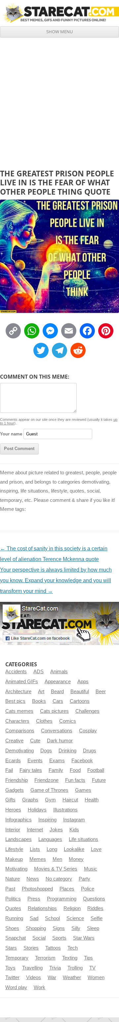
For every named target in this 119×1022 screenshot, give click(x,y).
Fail (9, 770)
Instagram (74, 819)
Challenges (87, 711)
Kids (74, 829)
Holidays (37, 809)
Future (99, 780)
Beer (101, 691)
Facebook (82, 760)
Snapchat (15, 938)
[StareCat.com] (59, 13)
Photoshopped (37, 888)
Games (83, 790)
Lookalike (74, 849)
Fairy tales (31, 770)
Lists (35, 849)
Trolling (75, 968)
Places (67, 888)
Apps (83, 681)
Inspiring (47, 819)
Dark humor (60, 740)
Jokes (56, 829)
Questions (94, 898)
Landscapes (18, 839)
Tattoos (53, 948)
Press (33, 898)
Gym (50, 799)
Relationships (42, 908)
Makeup (14, 859)
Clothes (44, 721)
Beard (57, 691)
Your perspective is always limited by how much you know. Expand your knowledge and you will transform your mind (56, 580)
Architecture (18, 691)
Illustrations (65, 809)
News (32, 879)
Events (35, 760)
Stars (11, 948)
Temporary (16, 958)
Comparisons (19, 730)
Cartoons (80, 701)
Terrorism (45, 958)
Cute (35, 740)
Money (76, 859)
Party (84, 879)
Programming (61, 898)
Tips (88, 958)
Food (75, 770)
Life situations (83, 839)
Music (90, 869)
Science (75, 918)
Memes (37, 859)
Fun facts (75, 780)
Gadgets (14, 790)
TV (92, 968)
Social (39, 938)
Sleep (93, 928)
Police (87, 888)
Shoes (12, 928)
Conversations (56, 730)
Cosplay (88, 730)
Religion (72, 908)
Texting (69, 958)
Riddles (95, 908)
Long (52, 849)
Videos (33, 977)
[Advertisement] (59, 100)
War (52, 977)
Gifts (10, 799)
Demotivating (19, 750)
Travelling (32, 968)
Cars (58, 701)
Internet (35, 829)
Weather (72, 977)
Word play (16, 987)
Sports (59, 938)
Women (96, 977)
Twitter (12, 977)
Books (39, 701)
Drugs (89, 750)
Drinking (67, 750)
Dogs (46, 750)
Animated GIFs (21, 681)
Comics (67, 721)
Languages (50, 839)
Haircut (70, 799)
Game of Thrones (49, 790)
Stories (31, 948)
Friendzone (46, 780)
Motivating (16, 869)
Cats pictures (54, 711)
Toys (10, 968)
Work (39, 987)
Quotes (13, 908)
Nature (12, 879)
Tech (72, 948)
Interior (12, 829)
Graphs (30, 799)
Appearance (58, 681)
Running (14, 918)
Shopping (36, 928)
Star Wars (84, 938)
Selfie (96, 918)
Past (10, 888)
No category (59, 879)
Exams (57, 760)
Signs (59, 928)
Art (41, 691)
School (52, 918)
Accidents (16, 671)
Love (96, 849)
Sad (34, 918)
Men (57, 859)
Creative (14, 740)
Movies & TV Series (55, 869)
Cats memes (19, 711)
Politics (13, 898)
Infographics (18, 819)
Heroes (13, 809)
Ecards (13, 760)
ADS (38, 671)
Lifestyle (14, 849)
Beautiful (79, 691)
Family (56, 770)
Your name (11, 433)
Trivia (55, 968)
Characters (17, 721)
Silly (75, 928)
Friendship (16, 780)
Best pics (15, 701)
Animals (59, 671)
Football (95, 770)
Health (92, 799)
